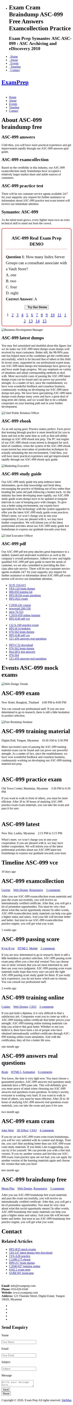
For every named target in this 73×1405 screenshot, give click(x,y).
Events (14, 63)
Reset (6, 1393)
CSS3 (32, 1006)
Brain (4, 1072)
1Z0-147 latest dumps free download (30, 1252)
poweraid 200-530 (20, 608)
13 (31, 321)
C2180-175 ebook (20, 1259)
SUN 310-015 (17, 585)
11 (59, 315)
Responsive (36, 890)
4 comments (47, 1130)
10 (53, 315)
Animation (28, 1072)
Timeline (15, 66)
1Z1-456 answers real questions (27, 638)
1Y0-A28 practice (19, 1256)
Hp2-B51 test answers (22, 651)
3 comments (53, 890)
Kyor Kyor (8, 948)
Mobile (33, 948)
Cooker (5, 1006)
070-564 (14, 655)
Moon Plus (7, 1188)
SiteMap (67, 1400)
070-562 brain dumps (21, 631)
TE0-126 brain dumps (22, 588)
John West (7, 1130)
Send (6, 1389)
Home (13, 56)
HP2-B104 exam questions (25, 595)
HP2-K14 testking (20, 628)
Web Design (20, 890)
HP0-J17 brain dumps (22, 1262)
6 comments (45, 1072)
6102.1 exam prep (19, 1269)
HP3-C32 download (21, 645)
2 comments (48, 948)
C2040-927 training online (24, 1266)
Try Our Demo (36, 307)
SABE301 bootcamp (21, 1273)
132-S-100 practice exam (24, 625)
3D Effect (22, 1130)
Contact (14, 70)
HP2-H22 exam (18, 598)
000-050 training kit (20, 592)
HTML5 (23, 948)
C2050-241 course (20, 605)
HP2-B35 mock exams (22, 1249)
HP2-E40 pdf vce (19, 618)
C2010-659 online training (24, 615)
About (13, 60)
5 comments (57, 1188)
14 (38, 321)
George (5, 890)
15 (44, 321)
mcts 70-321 (16, 611)
